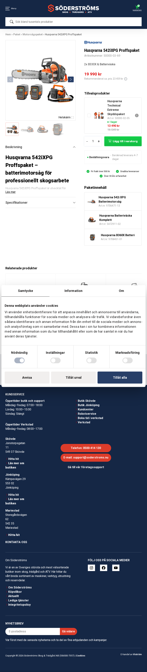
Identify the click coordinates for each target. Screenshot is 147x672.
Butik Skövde (87, 401)
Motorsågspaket (33, 34)
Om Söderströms (20, 587)
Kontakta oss (16, 542)
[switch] (55, 360)
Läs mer (10, 192)
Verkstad (84, 422)
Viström (137, 654)
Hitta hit (13, 459)
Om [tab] (121, 291)
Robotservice (87, 413)
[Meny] (7, 8)
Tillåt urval (74, 377)
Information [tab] (73, 291)
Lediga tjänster (18, 600)
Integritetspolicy (19, 604)
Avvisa (27, 377)
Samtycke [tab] (25, 291)
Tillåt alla (120, 377)
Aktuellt (13, 596)
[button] (71, 79)
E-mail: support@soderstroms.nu (85, 457)
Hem (8, 34)
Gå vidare (68, 631)
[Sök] (11, 21)
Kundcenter (86, 409)
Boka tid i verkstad (90, 418)
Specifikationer (16, 202)
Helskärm (64, 117)
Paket (16, 34)
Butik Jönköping (88, 405)
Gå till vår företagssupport (86, 467)
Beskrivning (13, 147)
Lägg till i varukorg (125, 141)
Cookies (80, 655)
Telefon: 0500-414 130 (86, 448)
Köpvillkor (15, 591)
